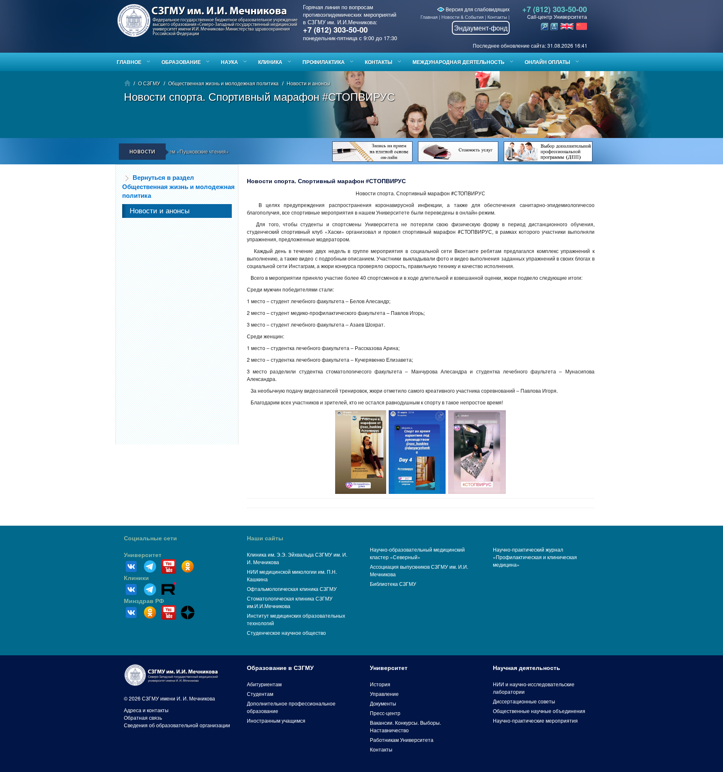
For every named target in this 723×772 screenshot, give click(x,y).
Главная (429, 16)
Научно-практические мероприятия (535, 720)
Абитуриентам (264, 684)
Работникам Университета (401, 739)
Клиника (270, 62)
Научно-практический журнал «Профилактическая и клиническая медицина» (535, 557)
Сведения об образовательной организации (177, 725)
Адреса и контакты (146, 709)
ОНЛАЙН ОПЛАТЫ (547, 62)
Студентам (260, 693)
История (380, 684)
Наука (229, 62)
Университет (143, 555)
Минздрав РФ (144, 601)
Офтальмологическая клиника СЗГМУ (292, 588)
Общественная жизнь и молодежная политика (223, 83)
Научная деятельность (526, 668)
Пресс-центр (385, 712)
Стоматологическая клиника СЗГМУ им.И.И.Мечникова (290, 602)
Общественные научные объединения (539, 710)
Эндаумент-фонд (481, 28)
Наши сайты (265, 538)
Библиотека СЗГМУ (393, 583)
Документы (383, 703)
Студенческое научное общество (286, 632)
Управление (384, 693)
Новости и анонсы (308, 83)
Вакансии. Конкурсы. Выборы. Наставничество (405, 726)
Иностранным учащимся (276, 720)
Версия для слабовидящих (477, 9)
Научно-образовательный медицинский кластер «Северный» (417, 553)
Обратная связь (143, 717)
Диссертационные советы (524, 701)
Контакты (497, 16)
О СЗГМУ (149, 83)
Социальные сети (150, 538)
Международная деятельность (459, 62)
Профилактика (324, 62)
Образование (181, 62)
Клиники (136, 578)
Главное (129, 62)
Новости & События (462, 16)
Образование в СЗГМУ (280, 668)
